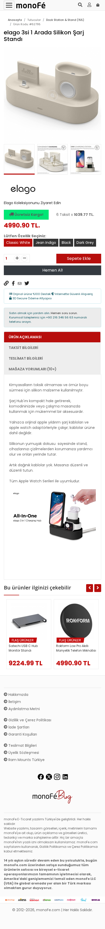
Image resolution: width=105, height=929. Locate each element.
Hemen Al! (52, 270)
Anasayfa (15, 20)
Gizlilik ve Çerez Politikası (29, 720)
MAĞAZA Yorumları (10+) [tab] (33, 369)
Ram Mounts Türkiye (26, 759)
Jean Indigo (46, 242)
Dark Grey (85, 242)
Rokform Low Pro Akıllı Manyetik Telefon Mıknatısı (76, 648)
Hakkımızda (17, 694)
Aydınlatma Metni (23, 708)
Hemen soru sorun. (64, 313)
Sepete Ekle (79, 258)
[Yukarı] (95, 921)
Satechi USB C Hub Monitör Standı (23, 648)
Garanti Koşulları (22, 734)
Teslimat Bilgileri (22, 745)
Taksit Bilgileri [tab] (23, 347)
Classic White (18, 242)
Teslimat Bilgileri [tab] (26, 358)
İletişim (14, 701)
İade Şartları (18, 727)
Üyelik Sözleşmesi (23, 752)
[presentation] (10, 161)
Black (66, 242)
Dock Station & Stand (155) (65, 20)
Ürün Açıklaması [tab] (25, 337)
